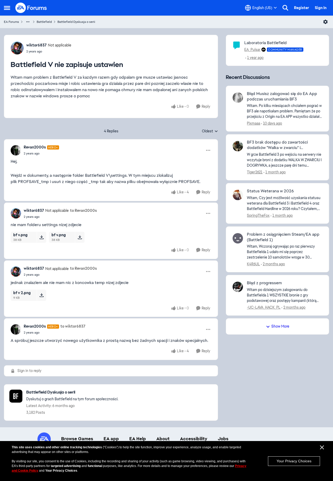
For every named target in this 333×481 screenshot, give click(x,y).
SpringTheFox (258, 215)
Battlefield (44, 22)
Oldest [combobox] (210, 131)
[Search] (285, 8)
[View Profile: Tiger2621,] (238, 146)
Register (301, 7)
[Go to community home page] (31, 8)
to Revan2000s (83, 210)
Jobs (223, 439)
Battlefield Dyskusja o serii (76, 22)
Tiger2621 (254, 172)
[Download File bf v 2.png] (41, 295)
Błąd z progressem (264, 283)
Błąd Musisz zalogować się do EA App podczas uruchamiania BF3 (282, 96)
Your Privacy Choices (294, 461)
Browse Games (77, 439)
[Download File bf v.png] (41, 237)
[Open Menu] (325, 21)
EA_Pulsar (252, 49)
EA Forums (11, 22)
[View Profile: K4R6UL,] (238, 238)
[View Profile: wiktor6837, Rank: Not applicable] (17, 48)
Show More (280, 326)
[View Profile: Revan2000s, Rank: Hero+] (16, 150)
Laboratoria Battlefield (265, 42)
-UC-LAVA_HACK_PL (263, 307)
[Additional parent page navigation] (28, 21)
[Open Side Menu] (7, 8)
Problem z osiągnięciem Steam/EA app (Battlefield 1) (283, 237)
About (163, 439)
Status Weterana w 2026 (270, 191)
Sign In (320, 7)
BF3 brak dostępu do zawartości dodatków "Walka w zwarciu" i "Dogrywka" (277, 145)
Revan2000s (35, 147)
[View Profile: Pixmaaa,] (238, 97)
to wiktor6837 (72, 326)
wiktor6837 (36, 45)
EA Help (137, 439)
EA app (111, 439)
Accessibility (193, 439)
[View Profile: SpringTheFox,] (238, 195)
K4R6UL (253, 264)
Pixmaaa (253, 123)
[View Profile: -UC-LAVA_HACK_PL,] (238, 287)
